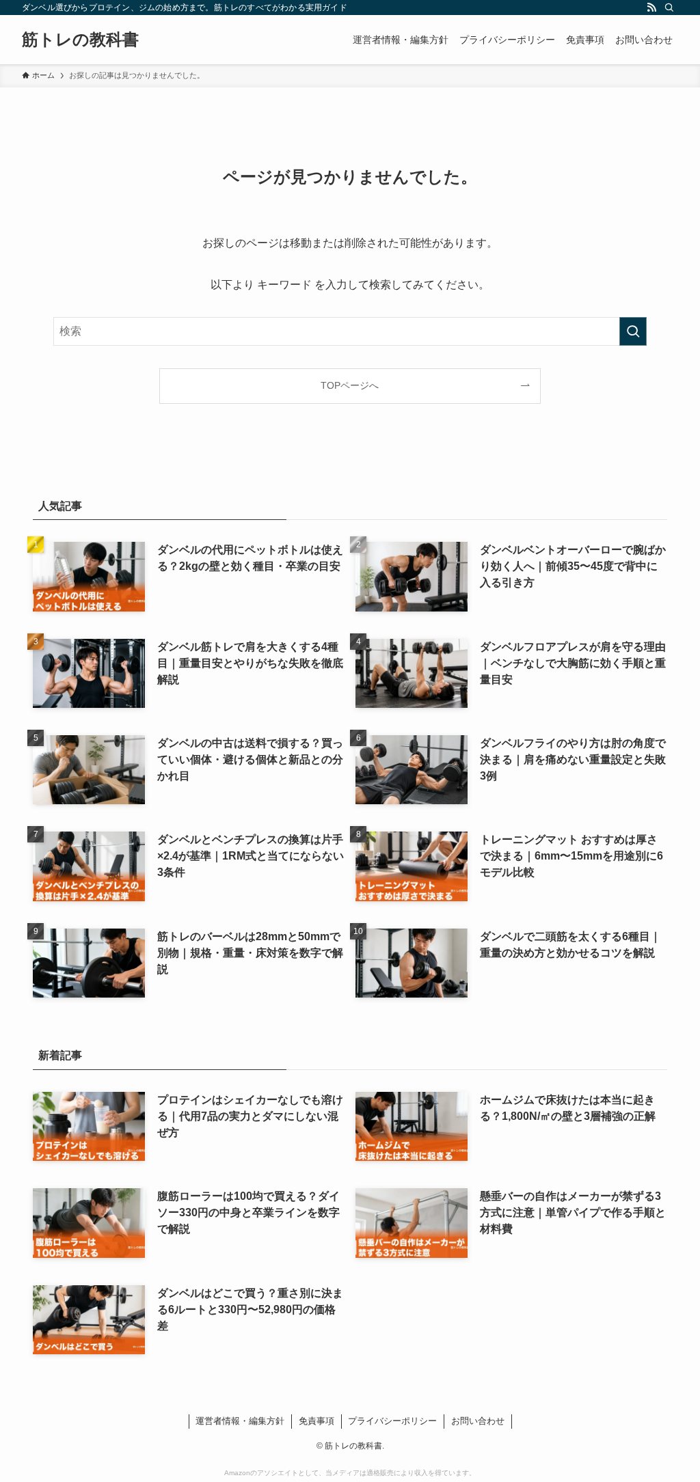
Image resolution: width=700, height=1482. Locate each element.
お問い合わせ (477, 1421)
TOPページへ (350, 385)
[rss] (651, 7)
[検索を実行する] (633, 331)
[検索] (669, 7)
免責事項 (316, 1421)
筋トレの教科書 (80, 39)
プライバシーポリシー (392, 1421)
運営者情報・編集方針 (240, 1421)
